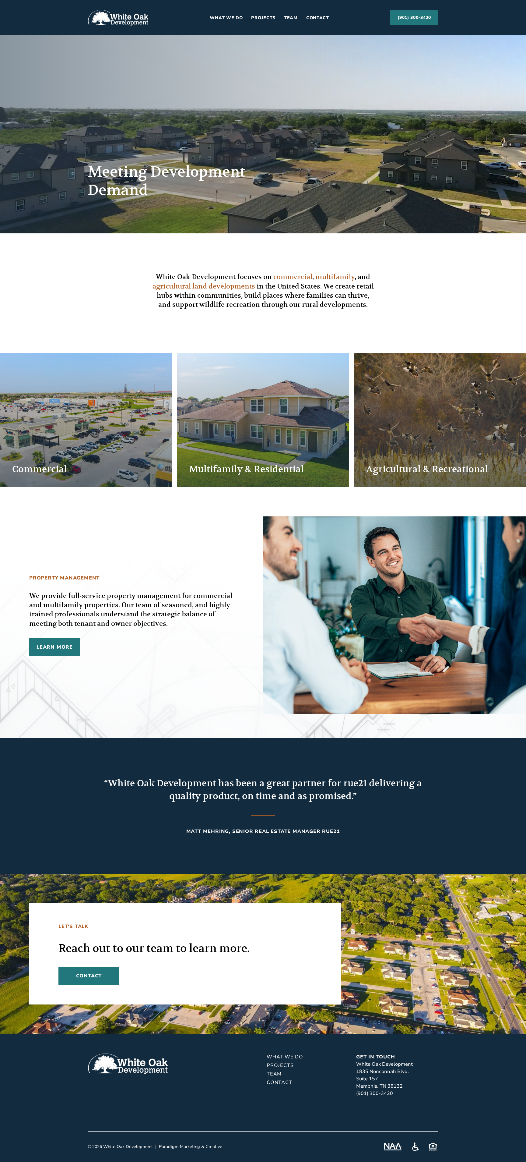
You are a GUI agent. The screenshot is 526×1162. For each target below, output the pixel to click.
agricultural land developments (204, 286)
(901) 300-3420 (414, 17)
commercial (292, 277)
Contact (317, 18)
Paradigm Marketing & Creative (190, 1147)
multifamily (335, 277)
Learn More (55, 647)
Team (291, 18)
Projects (263, 18)
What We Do (226, 18)
